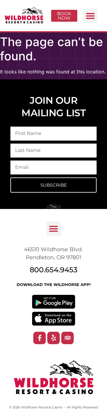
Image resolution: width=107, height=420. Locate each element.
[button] (90, 16)
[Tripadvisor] (67, 338)
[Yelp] (53, 338)
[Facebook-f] (39, 338)
